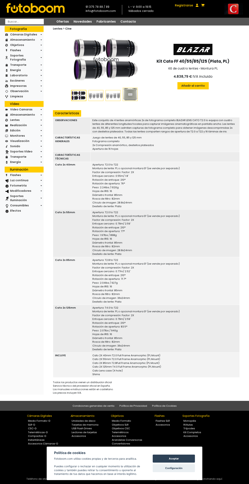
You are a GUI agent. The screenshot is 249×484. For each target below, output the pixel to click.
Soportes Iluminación (18, 198)
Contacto (128, 21)
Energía (15, 70)
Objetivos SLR (120, 425)
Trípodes (189, 428)
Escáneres (17, 81)
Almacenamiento (22, 40)
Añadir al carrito (193, 86)
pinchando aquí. (212, 479)
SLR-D (31, 425)
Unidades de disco (84, 421)
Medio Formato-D (39, 421)
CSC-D (32, 428)
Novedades (83, 21)
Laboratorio (19, 75)
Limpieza (16, 96)
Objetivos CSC (121, 428)
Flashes (15, 50)
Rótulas (188, 425)
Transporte (18, 65)
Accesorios (79, 436)
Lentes (15, 120)
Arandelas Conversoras (127, 440)
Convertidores (121, 443)
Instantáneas (36, 440)
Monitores (17, 136)
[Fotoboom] (35, 9)
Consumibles (19, 205)
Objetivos (17, 45)
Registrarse (184, 5)
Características (67, 113)
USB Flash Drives (82, 428)
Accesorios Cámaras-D (43, 443)
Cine (68, 29)
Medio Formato (121, 421)
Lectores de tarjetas (84, 432)
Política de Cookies (164, 406)
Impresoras (18, 86)
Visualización (19, 141)
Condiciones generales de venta (93, 406)
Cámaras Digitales (23, 34)
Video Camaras (21, 109)
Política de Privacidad (133, 406)
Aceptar (174, 458)
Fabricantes (106, 21)
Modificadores (20, 191)
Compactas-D (37, 436)
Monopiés (189, 421)
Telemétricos (120, 432)
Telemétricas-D (38, 432)
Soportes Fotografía (18, 58)
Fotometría (18, 185)
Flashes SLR (163, 421)
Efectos (15, 211)
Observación (19, 91)
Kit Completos (192, 432)
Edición (15, 130)
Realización (18, 125)
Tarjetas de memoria (85, 425)
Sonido (15, 146)
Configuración (173, 468)
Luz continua (19, 180)
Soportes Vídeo (21, 151)
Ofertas (62, 21)
